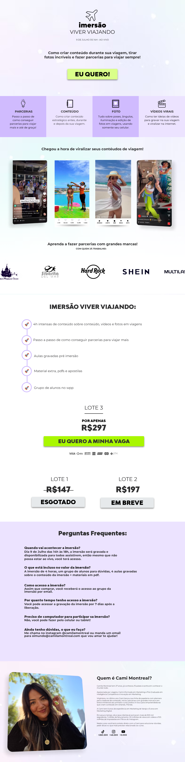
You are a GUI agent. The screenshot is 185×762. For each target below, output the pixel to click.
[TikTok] (103, 731)
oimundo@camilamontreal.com (56, 636)
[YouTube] (123, 731)
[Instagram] (113, 731)
